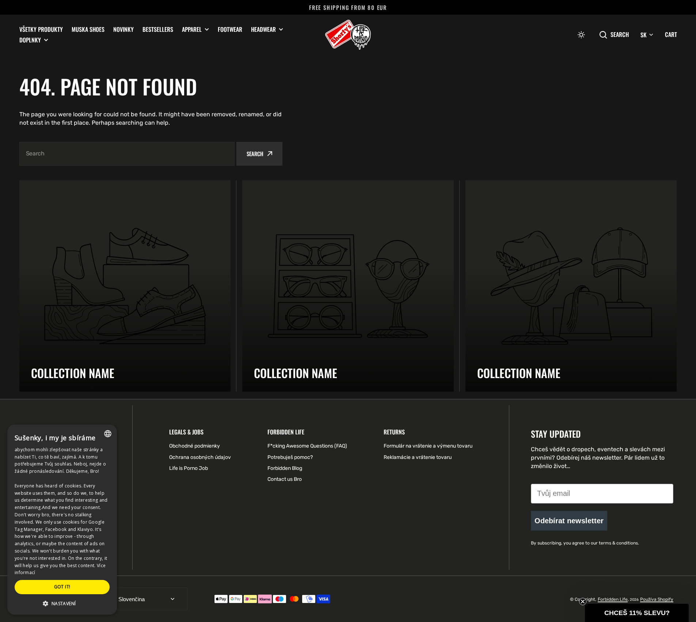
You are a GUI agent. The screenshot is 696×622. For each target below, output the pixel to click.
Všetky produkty (41, 29)
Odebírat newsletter (569, 521)
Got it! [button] (62, 587)
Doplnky (30, 40)
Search (620, 34)
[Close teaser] (582, 601)
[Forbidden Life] (348, 35)
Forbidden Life (613, 599)
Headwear (263, 29)
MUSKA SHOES (88, 29)
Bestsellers (157, 29)
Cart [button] (671, 34)
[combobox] (127, 154)
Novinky (123, 29)
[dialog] (62, 520)
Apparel (192, 29)
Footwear (230, 29)
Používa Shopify (656, 599)
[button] (581, 35)
